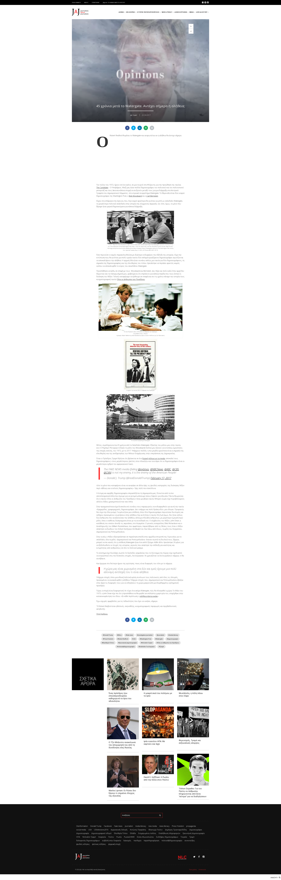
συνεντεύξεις (190, 840)
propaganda (191, 826)
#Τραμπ (161, 647)
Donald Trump (95, 826)
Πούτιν (111, 837)
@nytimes (143, 469)
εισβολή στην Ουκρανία (111, 840)
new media (152, 826)
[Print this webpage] (152, 128)
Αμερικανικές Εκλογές (119, 829)
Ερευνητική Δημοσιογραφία (193, 833)
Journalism (129, 826)
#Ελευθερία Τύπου (108, 643)
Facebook (108, 826)
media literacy (140, 826)
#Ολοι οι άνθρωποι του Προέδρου (168, 643)
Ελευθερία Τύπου (121, 833)
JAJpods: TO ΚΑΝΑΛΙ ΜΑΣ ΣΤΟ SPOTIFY (114, 2)
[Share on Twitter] (133, 128)
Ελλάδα (133, 833)
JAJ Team (133, 115)
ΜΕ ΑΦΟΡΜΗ (130, 12)
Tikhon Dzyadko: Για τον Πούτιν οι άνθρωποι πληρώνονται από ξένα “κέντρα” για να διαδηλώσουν (192, 792)
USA (90, 829)
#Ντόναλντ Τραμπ (146, 643)
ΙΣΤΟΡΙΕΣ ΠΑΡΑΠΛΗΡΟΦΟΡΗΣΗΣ (148, 12)
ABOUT (86, 2)
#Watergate (159, 639)
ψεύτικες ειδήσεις (99, 844)
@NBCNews (156, 469)
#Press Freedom (108, 639)
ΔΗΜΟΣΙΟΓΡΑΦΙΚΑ (180, 12)
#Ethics (119, 635)
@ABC (167, 469)
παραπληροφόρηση (151, 840)
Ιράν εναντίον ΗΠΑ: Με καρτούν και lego (154, 742)
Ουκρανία (102, 837)
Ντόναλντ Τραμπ (89, 837)
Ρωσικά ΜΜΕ (129, 837)
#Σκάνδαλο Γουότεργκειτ (147, 647)
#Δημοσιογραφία (172, 639)
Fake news (118, 826)
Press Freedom (178, 826)
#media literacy (173, 635)
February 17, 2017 (161, 478)
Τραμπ (191, 837)
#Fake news (129, 635)
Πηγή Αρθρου (102, 614)
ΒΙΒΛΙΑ (191, 12)
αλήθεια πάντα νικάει (149, 596)
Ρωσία (119, 837)
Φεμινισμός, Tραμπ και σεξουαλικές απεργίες (190, 741)
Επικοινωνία (202, 869)
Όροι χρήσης (193, 869)
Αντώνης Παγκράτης (138, 829)
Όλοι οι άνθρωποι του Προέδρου (131, 279)
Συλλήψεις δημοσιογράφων (167, 837)
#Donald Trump (108, 635)
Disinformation (82, 826)
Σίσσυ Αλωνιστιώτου (145, 837)
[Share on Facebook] (127, 128)
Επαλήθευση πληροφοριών (169, 833)
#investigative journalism (145, 635)
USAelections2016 (101, 829)
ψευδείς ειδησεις (83, 844)
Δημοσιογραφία (82, 833)
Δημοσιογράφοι (195, 829)
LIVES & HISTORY (201, 12)
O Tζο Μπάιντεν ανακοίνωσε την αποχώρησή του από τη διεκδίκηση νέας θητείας (122, 745)
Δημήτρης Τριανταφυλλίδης (176, 829)
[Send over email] (146, 128)
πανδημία (137, 840)
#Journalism (160, 635)
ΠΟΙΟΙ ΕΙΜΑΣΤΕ (76, 2)
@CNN (107, 472)
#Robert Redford (122, 639)
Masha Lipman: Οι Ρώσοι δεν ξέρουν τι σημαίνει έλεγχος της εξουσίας (122, 793)
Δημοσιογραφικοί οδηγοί (101, 833)
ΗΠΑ (78, 837)
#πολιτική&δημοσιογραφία (125, 647)
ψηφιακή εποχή (114, 844)
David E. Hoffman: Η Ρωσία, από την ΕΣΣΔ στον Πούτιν (156, 778)
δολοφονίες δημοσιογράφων (88, 840)
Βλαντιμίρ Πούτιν (156, 829)
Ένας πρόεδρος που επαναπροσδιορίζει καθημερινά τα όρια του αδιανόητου (120, 697)
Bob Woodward (135, 196)
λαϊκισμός (127, 840)
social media (81, 829)
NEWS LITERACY (167, 12)
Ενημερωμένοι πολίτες (147, 833)
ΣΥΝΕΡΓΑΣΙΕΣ (95, 2)
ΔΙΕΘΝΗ (121, 12)
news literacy (164, 826)
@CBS (175, 469)
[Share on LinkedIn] (139, 128)
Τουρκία (184, 837)
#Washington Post (145, 639)
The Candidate (102, 187)
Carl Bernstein (152, 196)
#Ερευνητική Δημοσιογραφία (127, 643)
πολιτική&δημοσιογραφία (172, 840)
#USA (134, 639)
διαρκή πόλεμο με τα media (153, 458)
